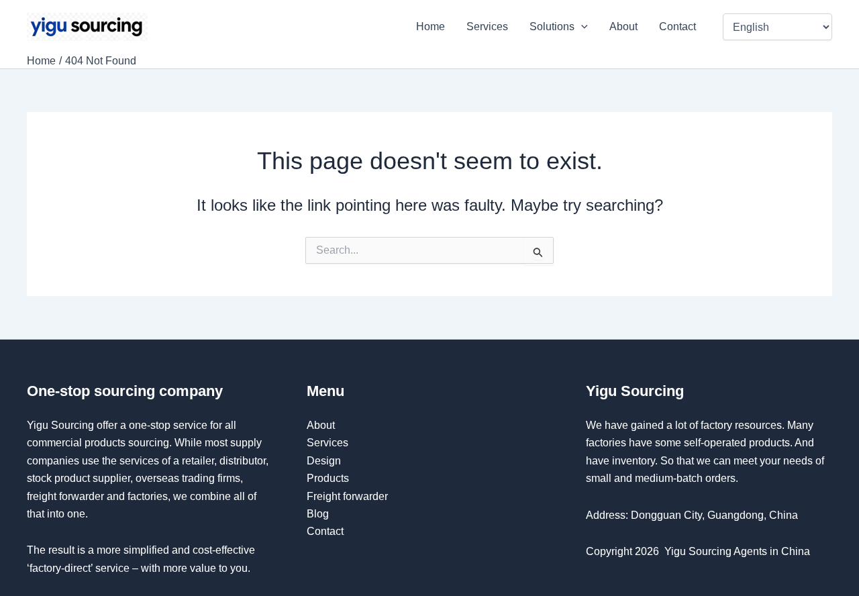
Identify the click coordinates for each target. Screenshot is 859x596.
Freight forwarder (347, 496)
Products (328, 478)
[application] (581, 27)
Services (487, 26)
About (623, 26)
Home (430, 26)
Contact (679, 26)
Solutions (551, 26)
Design (324, 460)
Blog (318, 513)
